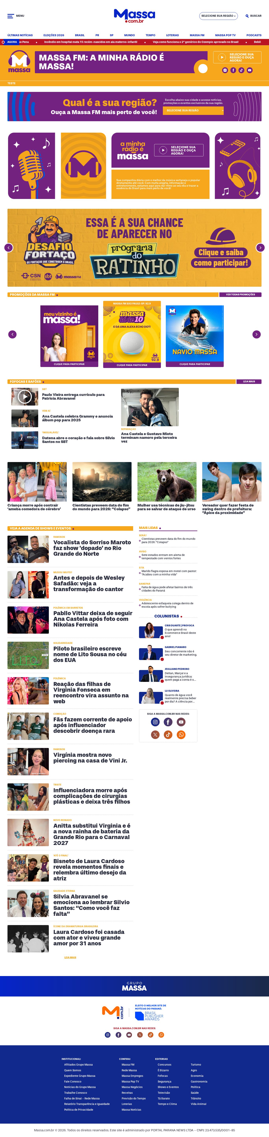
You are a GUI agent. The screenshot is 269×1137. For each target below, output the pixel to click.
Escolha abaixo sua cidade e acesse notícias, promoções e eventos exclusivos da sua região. (193, 101)
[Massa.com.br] (134, 16)
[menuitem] (20, 35)
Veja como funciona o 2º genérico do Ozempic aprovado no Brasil (152, 42)
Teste (11, 83)
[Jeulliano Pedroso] (151, 674)
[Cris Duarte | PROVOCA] (151, 630)
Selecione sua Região (217, 16)
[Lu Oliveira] (151, 696)
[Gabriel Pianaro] (151, 652)
